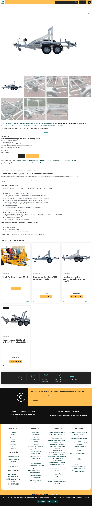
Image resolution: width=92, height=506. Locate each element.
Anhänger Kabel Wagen (14, 162)
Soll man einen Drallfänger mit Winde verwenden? (78, 454)
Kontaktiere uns (13, 443)
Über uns (13, 436)
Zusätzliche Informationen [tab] (18, 170)
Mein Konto (13, 448)
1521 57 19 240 (14, 476)
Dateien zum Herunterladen (13, 459)
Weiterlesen (15, 288)
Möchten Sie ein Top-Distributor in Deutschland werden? (57, 463)
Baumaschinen (5, 126)
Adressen (13, 461)
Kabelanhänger (38, 162)
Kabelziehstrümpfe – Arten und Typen (79, 450)
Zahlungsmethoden (72, 379)
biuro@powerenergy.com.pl (13, 478)
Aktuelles (13, 439)
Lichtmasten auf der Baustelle (79, 438)
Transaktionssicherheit (79, 468)
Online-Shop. (42, 234)
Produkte (8, 123)
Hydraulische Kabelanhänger (27, 162)
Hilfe (13, 446)
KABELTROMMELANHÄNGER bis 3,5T (44, 123)
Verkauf (13, 434)
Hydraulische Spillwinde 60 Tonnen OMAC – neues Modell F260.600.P (57, 446)
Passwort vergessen (13, 466)
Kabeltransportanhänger (48, 162)
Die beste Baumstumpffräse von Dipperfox (57, 482)
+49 (9, 476)
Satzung (20, 379)
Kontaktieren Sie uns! (23, 418)
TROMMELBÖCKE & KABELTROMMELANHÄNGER (23, 123)
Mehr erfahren (52, 501)
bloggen (13, 441)
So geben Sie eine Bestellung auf (78, 470)
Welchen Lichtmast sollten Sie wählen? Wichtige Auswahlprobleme (78, 434)
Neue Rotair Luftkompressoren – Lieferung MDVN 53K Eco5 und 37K (57, 474)
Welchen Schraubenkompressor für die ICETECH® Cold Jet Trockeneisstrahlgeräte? (78, 443)
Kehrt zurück (33, 379)
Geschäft (13, 432)
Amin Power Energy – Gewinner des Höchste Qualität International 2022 (57, 458)
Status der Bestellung (13, 456)
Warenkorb (13, 444)
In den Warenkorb (33, 156)
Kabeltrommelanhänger (16, 126)
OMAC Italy (69, 162)
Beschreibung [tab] (5, 170)
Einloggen (13, 465)
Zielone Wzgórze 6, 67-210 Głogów (13, 480)
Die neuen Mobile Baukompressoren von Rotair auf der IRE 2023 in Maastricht (57, 452)
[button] (88, 14)
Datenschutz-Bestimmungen (45, 380)
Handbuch (13, 437)
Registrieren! (34, 400)
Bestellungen (13, 458)
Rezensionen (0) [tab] (31, 170)
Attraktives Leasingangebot (57, 479)
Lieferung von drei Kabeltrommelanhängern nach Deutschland (57, 440)
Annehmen (41, 501)
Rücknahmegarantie (79, 465)
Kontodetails (13, 463)
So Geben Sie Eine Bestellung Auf (59, 380)
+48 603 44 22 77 (13, 474)
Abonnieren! (68, 418)
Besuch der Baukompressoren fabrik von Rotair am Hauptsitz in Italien (57, 468)
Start (3, 123)
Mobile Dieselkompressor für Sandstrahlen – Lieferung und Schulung (57, 434)
